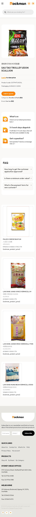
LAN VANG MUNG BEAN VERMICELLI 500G (18, 385)
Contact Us (13, 447)
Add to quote (8, 94)
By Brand (11, 460)
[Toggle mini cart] (33, 3)
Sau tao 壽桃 (10, 101)
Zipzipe (11, 508)
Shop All (4, 460)
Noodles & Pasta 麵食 (16, 98)
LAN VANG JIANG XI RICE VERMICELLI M (17, 291)
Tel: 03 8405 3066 (7, 495)
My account (16, 451)
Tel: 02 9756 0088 (7, 476)
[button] (32, 27)
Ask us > (12, 144)
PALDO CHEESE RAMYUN (12, 239)
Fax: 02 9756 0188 (7, 480)
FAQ (28, 447)
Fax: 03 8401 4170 (7, 499)
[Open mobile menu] (2, 3)
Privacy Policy (6, 451)
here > (12, 122)
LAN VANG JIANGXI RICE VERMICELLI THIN (18, 344)
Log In (3, 78)
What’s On (21, 447)
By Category (20, 460)
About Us (4, 447)
